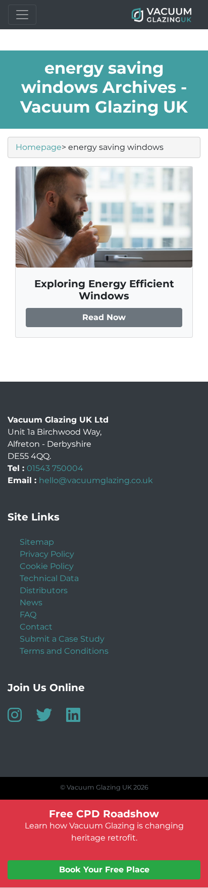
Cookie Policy (47, 566)
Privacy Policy (47, 554)
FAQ (28, 614)
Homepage (39, 147)
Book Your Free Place (104, 869)
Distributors (44, 590)
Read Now (104, 317)
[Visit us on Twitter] (50, 718)
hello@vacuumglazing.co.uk (96, 480)
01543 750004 (55, 468)
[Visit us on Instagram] (21, 718)
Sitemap (37, 542)
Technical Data (49, 578)
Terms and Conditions (64, 651)
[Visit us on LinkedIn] (79, 718)
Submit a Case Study (62, 639)
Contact (36, 627)
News (31, 602)
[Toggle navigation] (22, 15)
